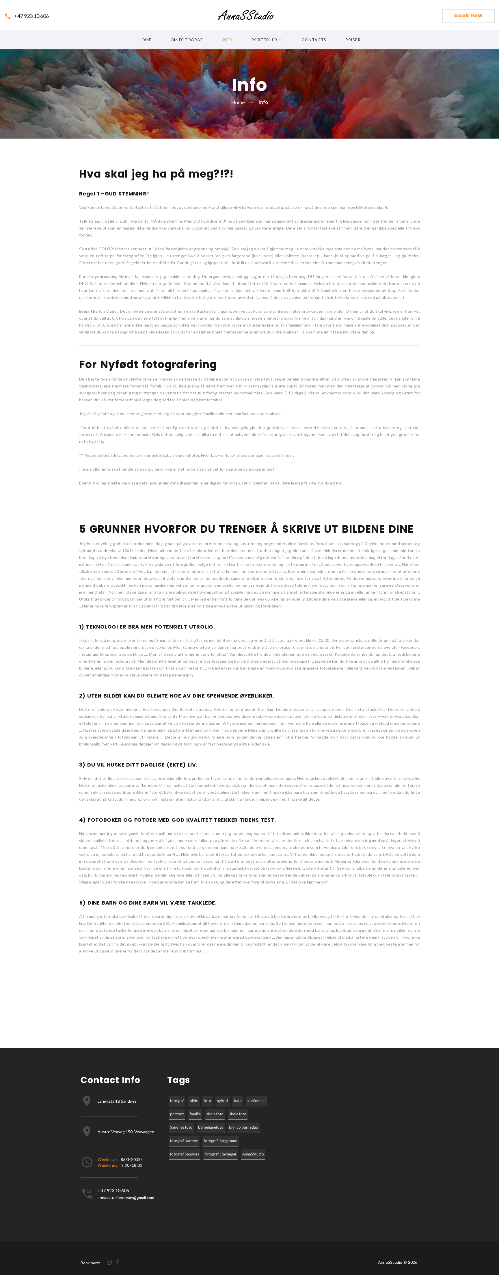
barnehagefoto (210, 1127)
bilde (194, 1100)
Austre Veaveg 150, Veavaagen (126, 1131)
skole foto (215, 1114)
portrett (177, 1114)
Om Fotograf (187, 40)
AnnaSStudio (253, 1154)
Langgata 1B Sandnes (117, 1101)
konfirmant (256, 1100)
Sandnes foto (181, 1127)
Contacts (314, 40)
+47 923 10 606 (31, 16)
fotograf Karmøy (184, 1140)
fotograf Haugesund (220, 1140)
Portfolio (264, 40)
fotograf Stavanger (221, 1154)
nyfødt (222, 1100)
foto (207, 1100)
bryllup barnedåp (243, 1127)
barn (238, 1100)
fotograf (177, 1100)
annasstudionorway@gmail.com (126, 1197)
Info (226, 40)
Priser (352, 40)
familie (195, 1114)
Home (145, 40)
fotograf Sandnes (184, 1154)
